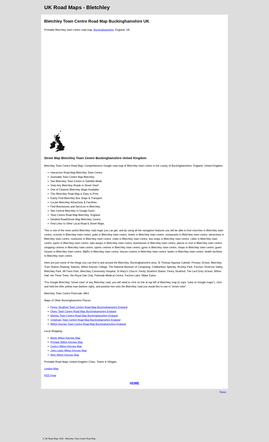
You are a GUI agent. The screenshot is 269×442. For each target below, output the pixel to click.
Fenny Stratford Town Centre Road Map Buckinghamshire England (88, 307)
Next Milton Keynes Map (64, 354)
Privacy (222, 392)
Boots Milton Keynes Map (65, 337)
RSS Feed (50, 375)
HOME (134, 383)
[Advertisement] (57, 82)
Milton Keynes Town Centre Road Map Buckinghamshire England (88, 324)
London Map (51, 368)
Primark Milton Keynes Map (66, 342)
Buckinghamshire (104, 29)
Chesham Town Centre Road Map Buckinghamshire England (85, 319)
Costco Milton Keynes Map (66, 346)
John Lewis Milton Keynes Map (68, 350)
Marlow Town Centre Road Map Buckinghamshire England (84, 315)
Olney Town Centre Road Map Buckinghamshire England (83, 311)
